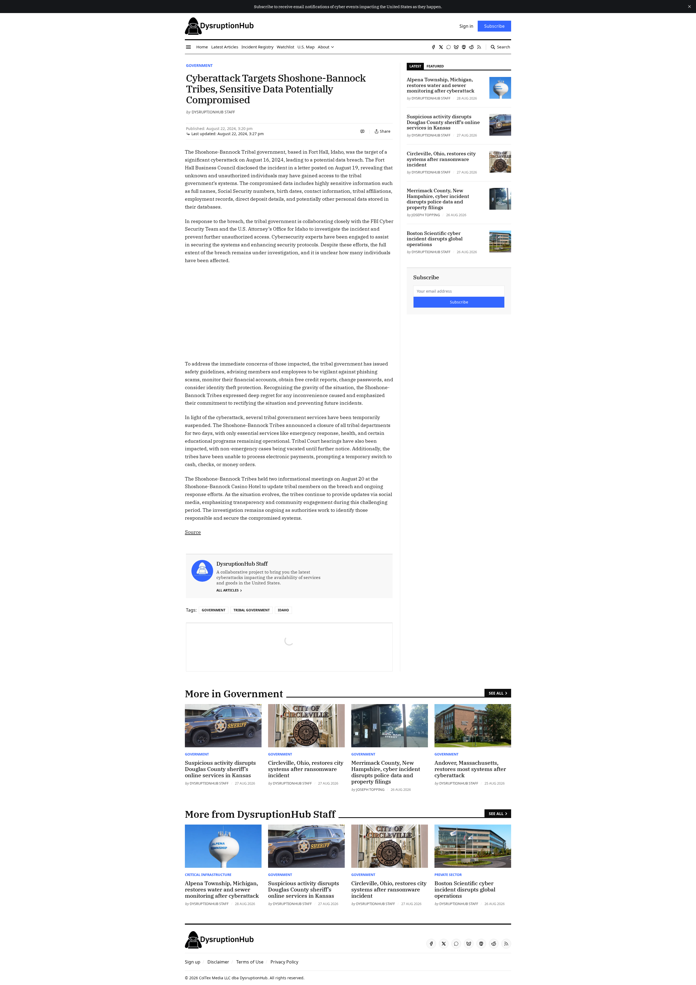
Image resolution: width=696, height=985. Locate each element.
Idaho (283, 610)
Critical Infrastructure (208, 874)
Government (199, 65)
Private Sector (448, 874)
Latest (415, 66)
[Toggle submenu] (332, 47)
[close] (689, 6)
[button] (192, 962)
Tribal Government (252, 610)
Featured (435, 66)
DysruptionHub (254, 977)
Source (193, 532)
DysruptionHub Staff (213, 111)
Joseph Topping (426, 214)
